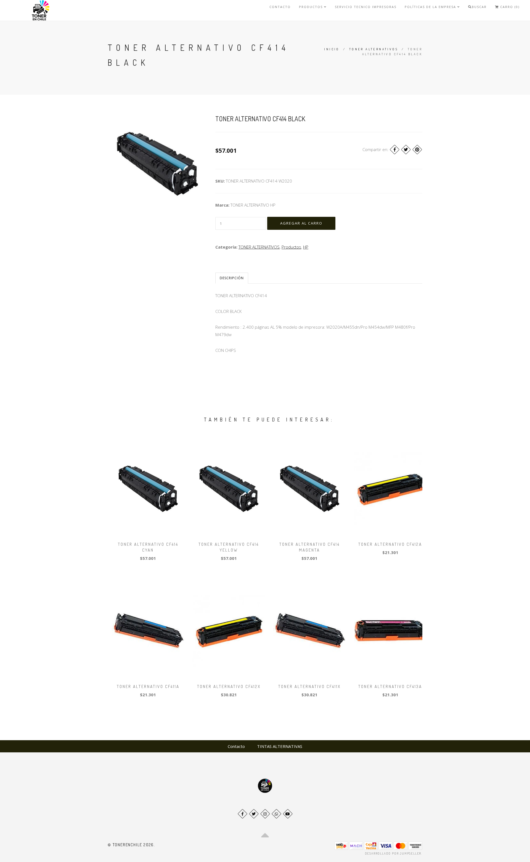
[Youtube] (287, 813)
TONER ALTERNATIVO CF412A (390, 544)
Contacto (280, 7)
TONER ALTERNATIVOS (373, 49)
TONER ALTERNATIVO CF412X (229, 686)
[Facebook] (394, 149)
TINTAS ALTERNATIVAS (279, 746)
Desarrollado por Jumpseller (393, 853)
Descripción (232, 278)
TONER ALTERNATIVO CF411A (148, 686)
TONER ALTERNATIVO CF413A (390, 686)
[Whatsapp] (276, 813)
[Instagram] (265, 813)
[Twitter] (405, 149)
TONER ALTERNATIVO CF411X (309, 686)
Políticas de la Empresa (431, 7)
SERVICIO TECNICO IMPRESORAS (365, 7)
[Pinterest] (417, 149)
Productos (311, 7)
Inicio (331, 49)
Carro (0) (509, 7)
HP (305, 247)
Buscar (479, 7)
